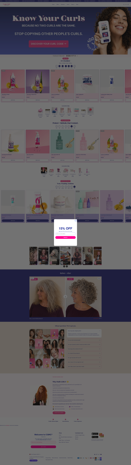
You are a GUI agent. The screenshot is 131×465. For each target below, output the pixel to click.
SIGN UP (65, 237)
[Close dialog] (76, 220)
